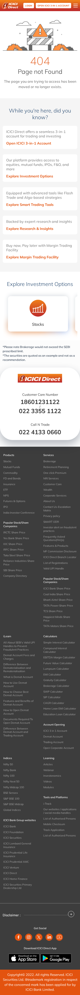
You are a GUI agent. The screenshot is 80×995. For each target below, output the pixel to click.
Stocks (7, 461)
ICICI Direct (10, 873)
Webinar (48, 770)
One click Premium (54, 472)
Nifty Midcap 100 (13, 787)
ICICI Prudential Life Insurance (15, 854)
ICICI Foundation (13, 832)
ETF (5, 489)
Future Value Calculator (57, 663)
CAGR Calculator (53, 703)
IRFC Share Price (13, 549)
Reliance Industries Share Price (18, 562)
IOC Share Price (12, 544)
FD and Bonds (12, 478)
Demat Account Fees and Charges (19, 656)
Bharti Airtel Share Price (58, 599)
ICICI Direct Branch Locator (59, 557)
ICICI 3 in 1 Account (55, 730)
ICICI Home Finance (15, 878)
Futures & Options (14, 501)
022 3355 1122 (40, 411)
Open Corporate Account (58, 748)
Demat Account (53, 736)
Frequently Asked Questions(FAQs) (54, 538)
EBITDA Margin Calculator (59, 657)
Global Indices (12, 810)
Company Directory (15, 575)
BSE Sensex (10, 792)
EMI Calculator (52, 674)
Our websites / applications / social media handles (59, 811)
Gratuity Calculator (54, 680)
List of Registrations (55, 563)
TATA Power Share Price (58, 605)
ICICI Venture (11, 867)
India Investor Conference (19, 512)
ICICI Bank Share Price (56, 588)
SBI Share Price (12, 570)
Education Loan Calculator (59, 714)
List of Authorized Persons (59, 835)
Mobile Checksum (54, 824)
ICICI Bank (9, 826)
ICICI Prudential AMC (16, 861)
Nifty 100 (8, 775)
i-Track (47, 803)
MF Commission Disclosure (60, 551)
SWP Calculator (53, 691)
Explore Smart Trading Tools (30, 204)
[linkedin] (49, 937)
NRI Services (51, 478)
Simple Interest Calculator (59, 642)
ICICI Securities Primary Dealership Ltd (17, 886)
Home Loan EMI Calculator (59, 708)
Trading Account (53, 742)
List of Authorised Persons (59, 818)
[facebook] (18, 937)
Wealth (47, 489)
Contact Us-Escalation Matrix (57, 508)
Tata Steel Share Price (16, 555)
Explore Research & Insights (29, 228)
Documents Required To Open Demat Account (18, 721)
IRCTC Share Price (14, 532)
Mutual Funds (11, 467)
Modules (48, 787)
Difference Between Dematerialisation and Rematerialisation (17, 668)
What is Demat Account (18, 677)
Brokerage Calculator (56, 685)
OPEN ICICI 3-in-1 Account (53, 5)
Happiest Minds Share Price (56, 618)
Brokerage (49, 461)
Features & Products (55, 545)
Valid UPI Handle (53, 568)
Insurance (9, 484)
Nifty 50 (8, 764)
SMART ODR (51, 521)
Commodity (10, 472)
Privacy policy (51, 516)
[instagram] (28, 937)
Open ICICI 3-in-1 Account (28, 143)
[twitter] (38, 937)
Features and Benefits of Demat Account (18, 702)
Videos (47, 781)
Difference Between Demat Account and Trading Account (15, 732)
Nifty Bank (9, 770)
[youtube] (59, 937)
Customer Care (52, 484)
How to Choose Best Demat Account (15, 693)
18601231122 (40, 402)
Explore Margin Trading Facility (32, 257)
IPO (5, 507)
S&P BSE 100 (11, 798)
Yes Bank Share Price (16, 538)
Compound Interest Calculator (55, 650)
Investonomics (52, 775)
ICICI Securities (12, 837)
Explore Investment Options (29, 176)
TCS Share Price (53, 611)
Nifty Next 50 (11, 781)
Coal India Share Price (56, 594)
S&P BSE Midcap (13, 804)
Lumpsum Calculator (56, 668)
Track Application (53, 830)
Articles (48, 764)
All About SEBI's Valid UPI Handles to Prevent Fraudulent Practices (19, 646)
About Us (49, 501)
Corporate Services (54, 495)
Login (28, 5)
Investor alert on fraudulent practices (59, 529)
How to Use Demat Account (15, 684)
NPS (6, 495)
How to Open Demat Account (16, 711)
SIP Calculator (51, 697)
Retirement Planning (56, 467)
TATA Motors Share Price (58, 626)
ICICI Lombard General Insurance (17, 845)
